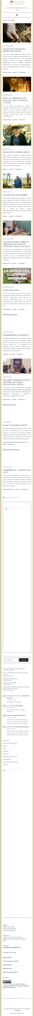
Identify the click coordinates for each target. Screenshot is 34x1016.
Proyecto (8, 309)
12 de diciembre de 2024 (8, 238)
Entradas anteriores (12, 497)
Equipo (4, 309)
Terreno (9, 72)
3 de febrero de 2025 (7, 149)
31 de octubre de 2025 (7, 95)
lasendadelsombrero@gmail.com (12, 947)
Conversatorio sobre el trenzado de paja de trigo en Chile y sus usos (16, 244)
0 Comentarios (22, 72)
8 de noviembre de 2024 (8, 332)
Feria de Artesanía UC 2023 (10, 961)
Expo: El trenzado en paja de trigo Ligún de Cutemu (15, 100)
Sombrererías (6, 354)
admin (8, 715)
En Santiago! (19, 705)
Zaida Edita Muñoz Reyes (16, 152)
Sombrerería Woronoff (16, 335)
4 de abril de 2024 (7, 422)
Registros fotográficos (10, 756)
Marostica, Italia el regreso (10, 972)
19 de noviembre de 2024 (8, 287)
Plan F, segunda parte (15, 425)
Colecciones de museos (10, 743)
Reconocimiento (7, 965)
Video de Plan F (11, 290)
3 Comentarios (20, 354)
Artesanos (5, 72)
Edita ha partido (7, 957)
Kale (18, 1010)
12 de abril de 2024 (7, 376)
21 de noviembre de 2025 (8, 45)
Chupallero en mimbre (15, 195)
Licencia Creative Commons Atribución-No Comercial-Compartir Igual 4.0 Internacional (16, 985)
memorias (6, 751)
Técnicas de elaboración (17, 442)
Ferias (9, 263)
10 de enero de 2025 (7, 191)
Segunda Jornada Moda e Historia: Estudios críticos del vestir (17, 382)
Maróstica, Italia (7, 968)
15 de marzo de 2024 (7, 467)
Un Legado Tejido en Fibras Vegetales (14, 50)
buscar (24, 660)
